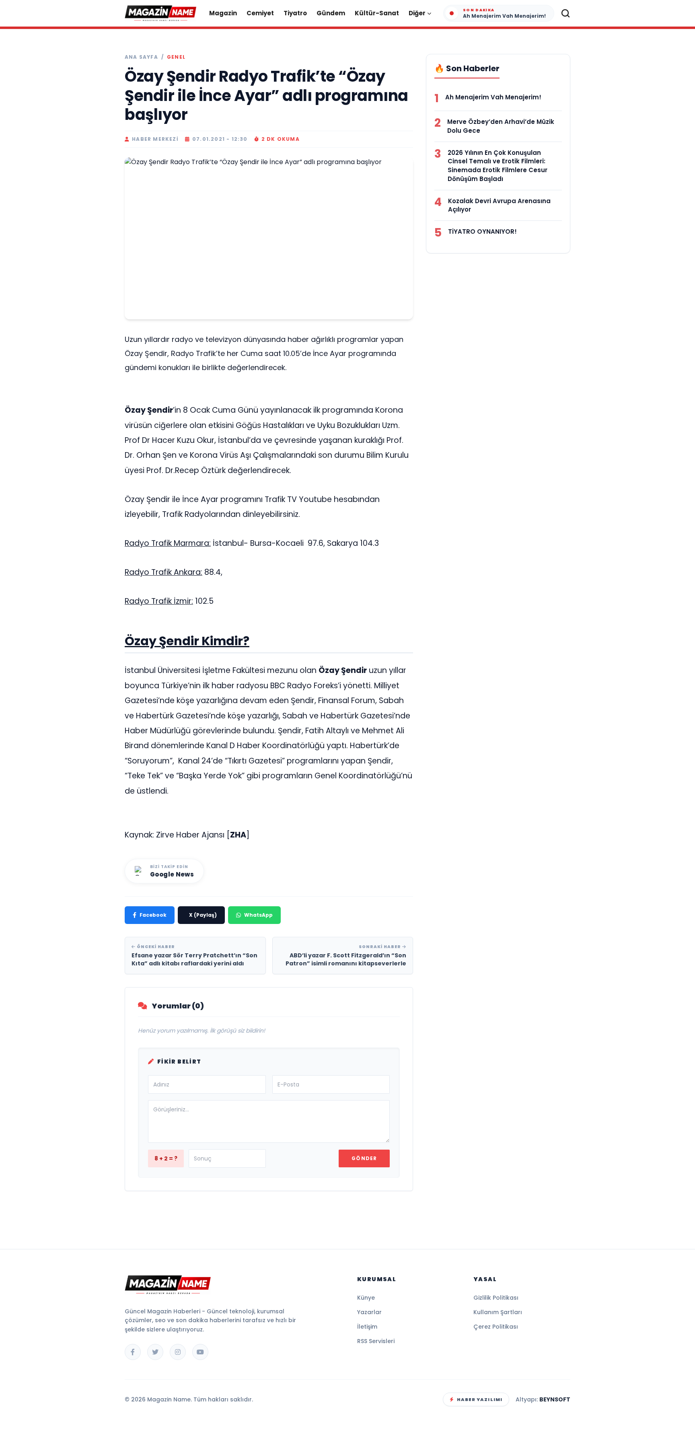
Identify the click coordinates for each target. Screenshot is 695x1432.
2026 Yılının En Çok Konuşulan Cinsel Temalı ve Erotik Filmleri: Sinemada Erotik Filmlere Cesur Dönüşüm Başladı (497, 165)
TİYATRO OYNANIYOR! (482, 231)
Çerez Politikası (495, 1327)
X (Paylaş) (203, 914)
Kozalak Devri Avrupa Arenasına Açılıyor (499, 205)
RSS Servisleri (376, 1341)
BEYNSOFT (554, 1399)
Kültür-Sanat (377, 13)
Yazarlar (369, 1312)
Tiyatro (295, 13)
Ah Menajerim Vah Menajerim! (493, 97)
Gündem (331, 13)
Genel (176, 57)
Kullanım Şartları (497, 1312)
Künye (366, 1298)
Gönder (364, 1158)
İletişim (367, 1327)
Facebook (153, 914)
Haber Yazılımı (479, 1399)
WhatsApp (258, 914)
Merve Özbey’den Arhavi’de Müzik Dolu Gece (500, 126)
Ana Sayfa (141, 57)
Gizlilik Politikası (495, 1298)
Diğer (417, 13)
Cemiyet (260, 13)
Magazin (223, 13)
